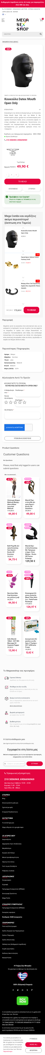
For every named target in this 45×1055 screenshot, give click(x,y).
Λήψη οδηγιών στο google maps (12, 827)
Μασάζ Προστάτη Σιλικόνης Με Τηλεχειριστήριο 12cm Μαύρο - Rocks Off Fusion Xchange (31, 552)
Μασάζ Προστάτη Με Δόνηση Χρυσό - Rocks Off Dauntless (30, 504)
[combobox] (22, 34)
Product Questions (10, 448)
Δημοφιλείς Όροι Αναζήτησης (12, 844)
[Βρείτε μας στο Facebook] (13, 990)
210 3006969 (8, 9)
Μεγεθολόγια (6, 848)
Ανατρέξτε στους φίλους (10, 41)
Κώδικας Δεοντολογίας (10, 953)
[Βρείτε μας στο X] (17, 990)
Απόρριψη (33, 1050)
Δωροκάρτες (6, 839)
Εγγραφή (5, 884)
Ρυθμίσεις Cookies (8, 871)
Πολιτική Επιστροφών (9, 926)
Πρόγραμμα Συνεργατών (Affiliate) (13, 889)
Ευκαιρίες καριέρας (8, 912)
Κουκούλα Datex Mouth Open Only (29, 232)
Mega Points (6, 898)
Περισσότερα (7, 1051)
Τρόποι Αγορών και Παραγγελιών (13, 931)
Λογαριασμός (6, 880)
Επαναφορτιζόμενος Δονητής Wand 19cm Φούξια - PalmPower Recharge (31, 597)
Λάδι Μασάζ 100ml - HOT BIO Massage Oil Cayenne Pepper (13, 642)
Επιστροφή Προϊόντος (9, 893)
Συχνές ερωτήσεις (8, 949)
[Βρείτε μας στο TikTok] (32, 990)
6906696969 (16, 9)
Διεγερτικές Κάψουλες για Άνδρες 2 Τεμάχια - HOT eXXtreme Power (31, 643)
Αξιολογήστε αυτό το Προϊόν (16, 377)
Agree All (33, 1044)
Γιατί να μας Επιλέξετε (9, 866)
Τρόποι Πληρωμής (8, 935)
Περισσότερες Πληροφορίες (16, 348)
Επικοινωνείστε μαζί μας (10, 803)
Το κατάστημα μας (8, 823)
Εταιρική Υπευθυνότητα (10, 812)
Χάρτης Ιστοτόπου (8, 862)
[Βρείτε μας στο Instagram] (22, 990)
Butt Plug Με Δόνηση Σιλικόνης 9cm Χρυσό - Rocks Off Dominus (13, 550)
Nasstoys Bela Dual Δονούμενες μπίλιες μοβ (13, 595)
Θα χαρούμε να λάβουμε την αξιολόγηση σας (22, 969)
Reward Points (6, 958)
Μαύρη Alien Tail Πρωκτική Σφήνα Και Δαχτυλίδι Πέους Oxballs (30, 286)
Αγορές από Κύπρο (8, 853)
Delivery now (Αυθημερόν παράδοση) (14, 944)
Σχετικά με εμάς (7, 807)
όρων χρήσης (9, 1022)
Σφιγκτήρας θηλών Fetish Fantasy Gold (30, 258)
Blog (3, 798)
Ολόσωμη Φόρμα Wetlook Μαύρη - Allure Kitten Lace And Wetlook (13, 504)
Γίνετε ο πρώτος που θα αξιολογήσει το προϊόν (20, 95)
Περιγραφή (7, 320)
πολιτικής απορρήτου (24, 1022)
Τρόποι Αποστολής (8, 940)
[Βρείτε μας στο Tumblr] (27, 990)
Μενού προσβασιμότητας (10, 857)
